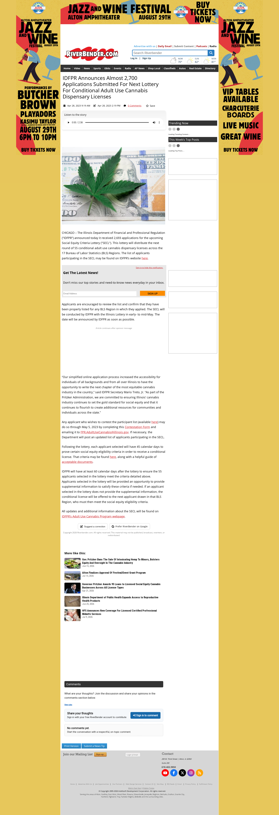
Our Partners (117, 784)
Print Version (71, 746)
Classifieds (170, 68)
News (87, 68)
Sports (97, 68)
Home (67, 68)
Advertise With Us (85, 784)
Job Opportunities (102, 784)
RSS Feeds (171, 784)
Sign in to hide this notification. (149, 267)
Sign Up (146, 58)
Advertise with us (144, 46)
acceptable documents (77, 462)
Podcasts (201, 46)
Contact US (149, 784)
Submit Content (184, 46)
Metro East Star (134, 788)
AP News (140, 68)
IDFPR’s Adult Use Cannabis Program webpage (93, 516)
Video (77, 68)
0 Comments (134, 105)
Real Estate (195, 68)
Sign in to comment (147, 715)
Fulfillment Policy (205, 784)
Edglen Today (148, 788)
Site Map (160, 784)
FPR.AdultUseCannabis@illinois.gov (105, 432)
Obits (107, 68)
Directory (210, 68)
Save (152, 105)
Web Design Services (134, 784)
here (145, 258)
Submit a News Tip (94, 746)
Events (117, 68)
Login (129, 755)
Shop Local (154, 68)
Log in (133, 58)
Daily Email (165, 46)
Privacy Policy (190, 784)
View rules (68, 705)
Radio (213, 46)
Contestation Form (137, 427)
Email (135, 755)
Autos (182, 68)
